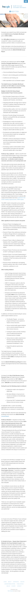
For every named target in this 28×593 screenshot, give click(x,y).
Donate (13, 586)
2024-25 (8, 586)
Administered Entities (9, 583)
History (22, 581)
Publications (20, 583)
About (9, 581)
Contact (19, 586)
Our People (16, 581)
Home (5, 581)
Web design (10, 590)
